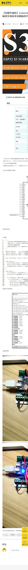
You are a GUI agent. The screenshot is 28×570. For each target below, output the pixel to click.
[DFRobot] (6, 4)
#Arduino (5, 535)
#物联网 (12, 535)
